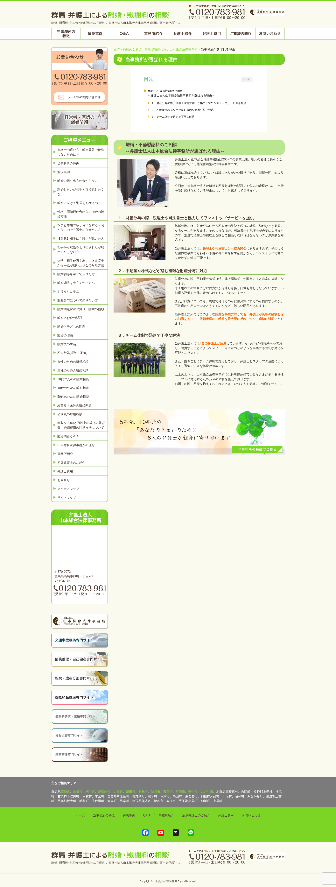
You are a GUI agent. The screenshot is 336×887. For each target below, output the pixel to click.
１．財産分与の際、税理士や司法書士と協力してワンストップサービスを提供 (198, 103)
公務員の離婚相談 (69, 414)
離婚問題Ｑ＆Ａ (68, 436)
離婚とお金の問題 (69, 318)
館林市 (143, 791)
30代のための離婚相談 (73, 379)
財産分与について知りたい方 (77, 300)
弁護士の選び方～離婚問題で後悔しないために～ (80, 152)
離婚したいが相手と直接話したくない (80, 192)
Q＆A (147, 815)
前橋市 (77, 791)
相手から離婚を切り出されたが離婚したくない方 (80, 250)
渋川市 (155, 791)
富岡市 (180, 791)
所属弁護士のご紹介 (71, 462)
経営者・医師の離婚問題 (74, 405)
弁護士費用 (65, 471)
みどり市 (207, 791)
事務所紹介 (65, 453)
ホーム (80, 815)
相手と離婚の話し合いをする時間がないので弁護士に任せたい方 (80, 227)
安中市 (193, 791)
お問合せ (63, 480)
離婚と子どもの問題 (71, 326)
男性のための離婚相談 (72, 370)
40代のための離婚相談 (73, 388)
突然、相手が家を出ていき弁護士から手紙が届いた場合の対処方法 (80, 263)
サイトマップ (66, 497)
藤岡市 (168, 791)
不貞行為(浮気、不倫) (72, 353)
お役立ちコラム (68, 291)
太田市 (118, 791)
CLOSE (246, 79)
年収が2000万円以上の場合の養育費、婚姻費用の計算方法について (81, 425)
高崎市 (65, 791)
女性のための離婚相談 (72, 361)
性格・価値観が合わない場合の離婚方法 (80, 214)
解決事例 (63, 172)
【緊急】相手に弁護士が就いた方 (80, 238)
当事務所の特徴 (68, 163)
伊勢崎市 (104, 791)
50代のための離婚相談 (73, 396)
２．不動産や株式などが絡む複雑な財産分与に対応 (182, 109)
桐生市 (90, 791)
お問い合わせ (251, 815)
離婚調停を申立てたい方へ (76, 283)
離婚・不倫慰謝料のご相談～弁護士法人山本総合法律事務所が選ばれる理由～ (181, 93)
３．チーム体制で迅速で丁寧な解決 (173, 116)
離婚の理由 (65, 335)
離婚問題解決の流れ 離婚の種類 (80, 309)
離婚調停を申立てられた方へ (77, 274)
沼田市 (130, 791)
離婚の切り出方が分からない (77, 180)
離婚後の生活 (66, 344)
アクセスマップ (68, 488)
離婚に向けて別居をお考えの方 (79, 203)
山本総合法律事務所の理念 (76, 445)
